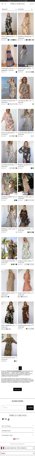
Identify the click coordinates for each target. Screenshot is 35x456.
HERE (26, 0)
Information (6, 430)
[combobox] (17, 448)
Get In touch (6, 426)
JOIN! (30, 407)
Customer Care (7, 435)
